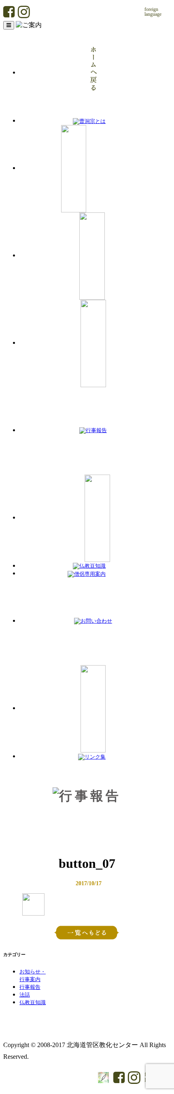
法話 (24, 995)
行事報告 (29, 987)
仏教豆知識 (32, 1002)
